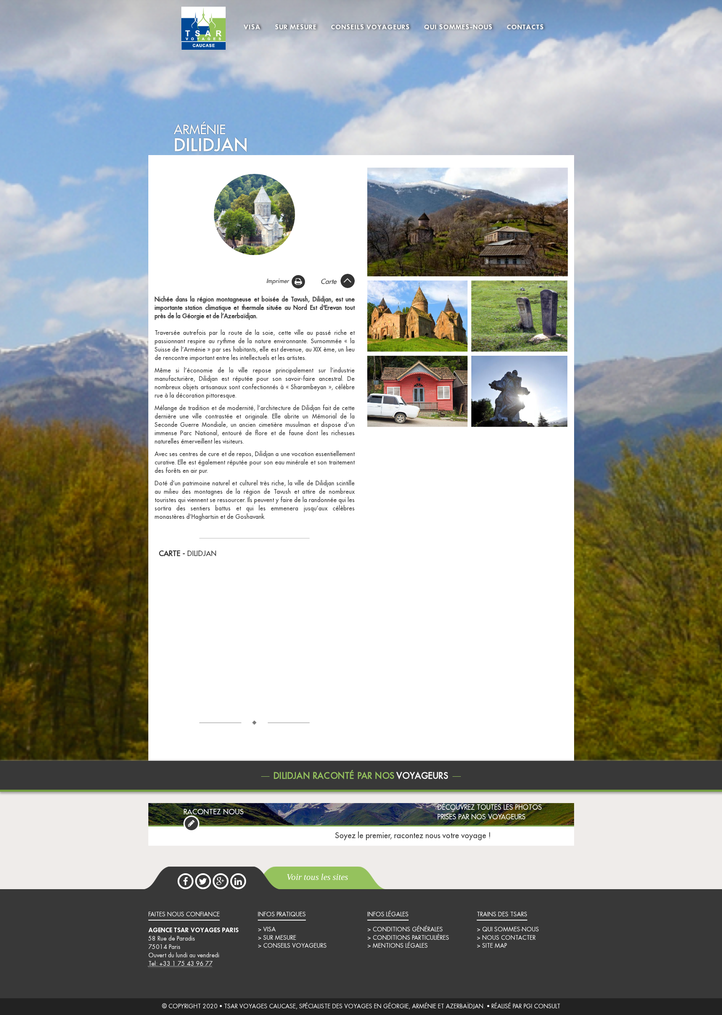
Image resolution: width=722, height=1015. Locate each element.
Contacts (525, 27)
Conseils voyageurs (370, 27)
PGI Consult (542, 1006)
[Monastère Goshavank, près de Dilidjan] (417, 315)
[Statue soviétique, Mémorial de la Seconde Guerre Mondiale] (519, 391)
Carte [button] (328, 282)
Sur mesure (296, 27)
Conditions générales (408, 929)
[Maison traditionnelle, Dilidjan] (417, 391)
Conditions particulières (411, 938)
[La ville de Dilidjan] (467, 221)
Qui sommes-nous (458, 27)
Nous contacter (509, 938)
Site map (494, 946)
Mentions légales (400, 946)
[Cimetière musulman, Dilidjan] (519, 315)
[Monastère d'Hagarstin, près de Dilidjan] (254, 214)
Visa (252, 27)
